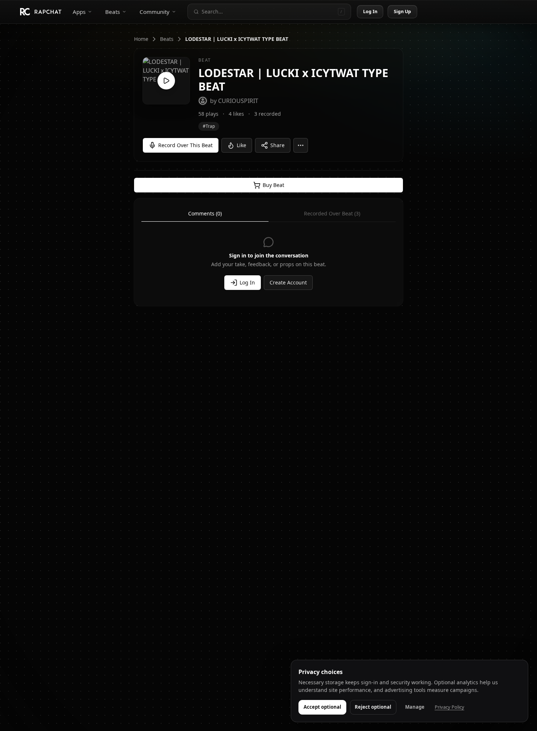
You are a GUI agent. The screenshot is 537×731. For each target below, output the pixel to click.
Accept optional (322, 707)
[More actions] (300, 145)
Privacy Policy (449, 707)
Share (277, 145)
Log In (370, 11)
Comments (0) (205, 213)
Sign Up (402, 11)
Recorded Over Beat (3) (332, 213)
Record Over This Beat (185, 145)
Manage (414, 707)
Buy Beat (273, 184)
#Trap (209, 126)
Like (241, 145)
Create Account (288, 282)
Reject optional (373, 707)
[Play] (166, 80)
